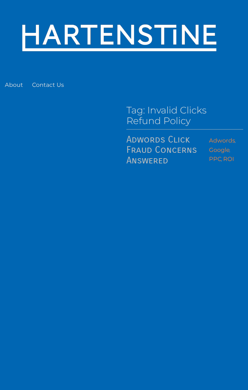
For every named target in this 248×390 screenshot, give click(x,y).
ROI (228, 159)
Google (219, 149)
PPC (215, 159)
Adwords (222, 140)
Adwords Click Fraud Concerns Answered (161, 150)
